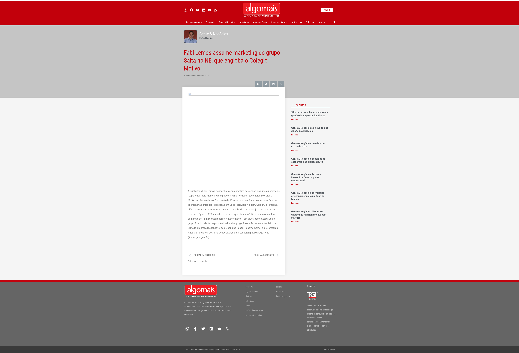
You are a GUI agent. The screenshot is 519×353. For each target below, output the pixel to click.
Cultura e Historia (279, 22)
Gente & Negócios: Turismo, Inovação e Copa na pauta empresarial (306, 177)
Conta (322, 22)
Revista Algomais (194, 22)
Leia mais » (295, 119)
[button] (333, 22)
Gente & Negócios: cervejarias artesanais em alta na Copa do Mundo (307, 196)
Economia (210, 22)
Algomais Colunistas (253, 315)
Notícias (295, 22)
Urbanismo (244, 22)
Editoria (248, 306)
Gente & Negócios (227, 22)
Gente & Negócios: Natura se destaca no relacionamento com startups (308, 214)
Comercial (280, 291)
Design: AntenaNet (329, 349)
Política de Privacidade (254, 310)
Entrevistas (249, 301)
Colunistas (310, 22)
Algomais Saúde (260, 22)
